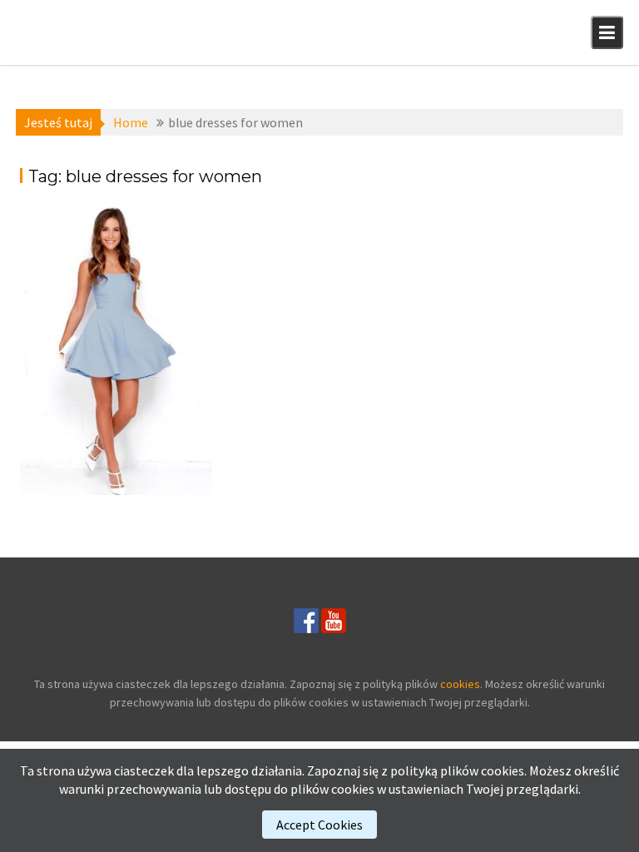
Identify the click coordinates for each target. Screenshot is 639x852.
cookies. (461, 683)
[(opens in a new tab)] (116, 351)
